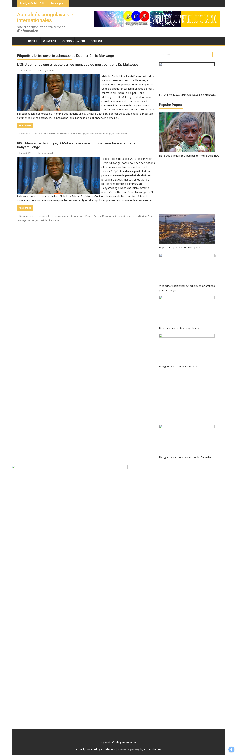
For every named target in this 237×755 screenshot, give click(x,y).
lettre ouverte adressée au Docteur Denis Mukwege (60, 133)
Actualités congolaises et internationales (46, 17)
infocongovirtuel (46, 70)
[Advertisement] (189, 186)
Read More (25, 125)
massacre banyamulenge (98, 133)
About (81, 41)
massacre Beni (119, 133)
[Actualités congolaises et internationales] (20, 40)
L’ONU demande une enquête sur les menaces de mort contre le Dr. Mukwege (77, 64)
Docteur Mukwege (102, 216)
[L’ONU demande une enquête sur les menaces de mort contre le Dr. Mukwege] (58, 76)
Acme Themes (152, 749)
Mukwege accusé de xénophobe (43, 220)
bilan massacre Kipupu (81, 216)
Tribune (33, 41)
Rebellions (24, 133)
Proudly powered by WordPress (95, 749)
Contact (96, 41)
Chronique (50, 41)
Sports (67, 41)
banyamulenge (46, 216)
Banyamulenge (26, 216)
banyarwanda (62, 216)
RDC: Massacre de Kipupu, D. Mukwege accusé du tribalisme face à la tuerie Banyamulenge (76, 145)
